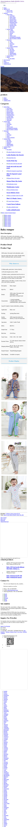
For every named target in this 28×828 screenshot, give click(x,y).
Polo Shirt (12, 44)
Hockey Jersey (13, 21)
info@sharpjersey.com (12, 590)
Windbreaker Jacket (13, 187)
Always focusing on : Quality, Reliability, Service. (12, 1)
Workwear (9, 39)
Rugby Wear (13, 17)
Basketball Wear (13, 22)
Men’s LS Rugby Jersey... (14, 198)
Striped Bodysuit (5, 521)
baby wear (3, 519)
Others (8, 57)
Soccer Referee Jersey (13, 192)
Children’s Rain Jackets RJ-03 (13, 513)
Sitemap (7, 632)
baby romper (4, 517)
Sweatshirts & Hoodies (15, 37)
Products (6, 99)
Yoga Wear (12, 26)
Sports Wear (9, 14)
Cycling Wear (13, 23)
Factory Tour (10, 11)
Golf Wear (12, 15)
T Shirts (11, 30)
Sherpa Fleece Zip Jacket (14, 181)
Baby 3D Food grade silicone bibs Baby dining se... (15, 567)
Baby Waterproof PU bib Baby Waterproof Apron (14, 576)
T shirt (11, 42)
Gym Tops (19, 632)
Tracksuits (12, 27)
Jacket (11, 45)
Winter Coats (13, 35)
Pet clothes (12, 58)
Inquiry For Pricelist (5, 626)
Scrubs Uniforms (14, 46)
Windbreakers (13, 53)
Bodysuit (3, 520)
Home (5, 7)
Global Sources (7, 64)
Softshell (12, 52)
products (6, 13)
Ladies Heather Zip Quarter (15, 155)
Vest (11, 41)
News (5, 61)
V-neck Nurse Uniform (13, 204)
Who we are (9, 10)
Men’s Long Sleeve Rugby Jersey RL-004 (14, 515)
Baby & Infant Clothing (15, 38)
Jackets (11, 33)
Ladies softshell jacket (13, 210)
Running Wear (13, 25)
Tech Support (7, 60)
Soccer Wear (13, 18)
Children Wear (10, 56)
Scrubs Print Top (12, 160)
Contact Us (6, 62)
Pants (11, 34)
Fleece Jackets (13, 54)
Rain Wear (12, 50)
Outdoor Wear (10, 48)
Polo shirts (12, 31)
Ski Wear (12, 49)
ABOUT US (7, 9)
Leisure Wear (10, 29)
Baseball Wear (13, 19)
